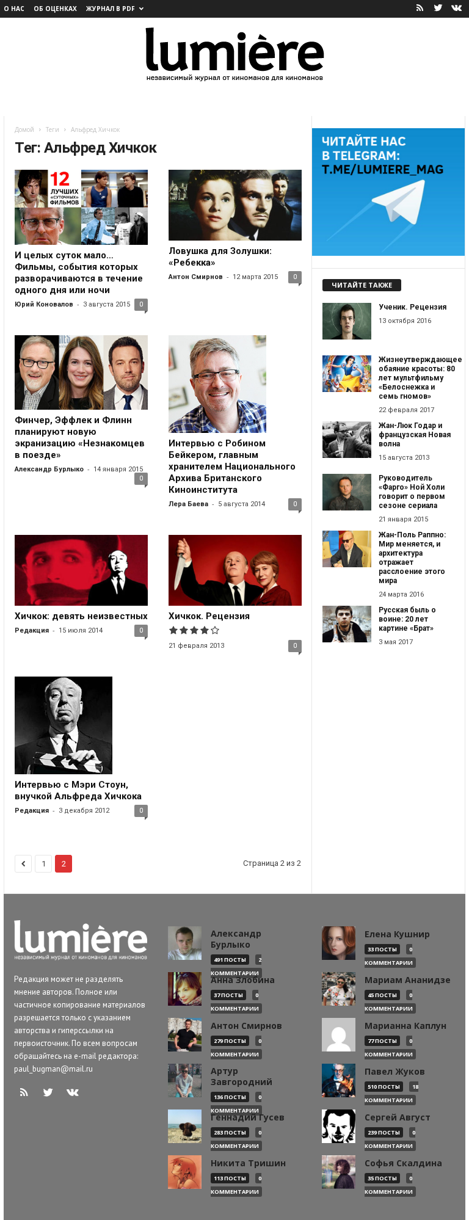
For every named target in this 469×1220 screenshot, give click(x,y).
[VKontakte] (456, 9)
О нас (14, 8)
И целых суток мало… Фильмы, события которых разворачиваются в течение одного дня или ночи (79, 273)
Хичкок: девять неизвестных (81, 616)
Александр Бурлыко (49, 469)
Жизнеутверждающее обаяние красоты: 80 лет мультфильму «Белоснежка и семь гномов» (420, 378)
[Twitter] (438, 9)
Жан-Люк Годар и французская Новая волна (415, 434)
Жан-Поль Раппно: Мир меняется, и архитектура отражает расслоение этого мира (412, 558)
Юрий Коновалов (44, 304)
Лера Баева (188, 504)
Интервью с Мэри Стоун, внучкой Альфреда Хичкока (78, 790)
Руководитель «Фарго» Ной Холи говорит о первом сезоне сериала (412, 492)
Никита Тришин (248, 1163)
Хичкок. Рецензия (209, 616)
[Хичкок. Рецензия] (235, 570)
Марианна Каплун (405, 1025)
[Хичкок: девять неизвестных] (81, 570)
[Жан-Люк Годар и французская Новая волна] (346, 439)
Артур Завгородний (241, 1076)
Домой (24, 129)
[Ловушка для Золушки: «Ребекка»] (235, 205)
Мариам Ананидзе (408, 980)
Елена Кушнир (397, 934)
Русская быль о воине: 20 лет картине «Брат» (407, 619)
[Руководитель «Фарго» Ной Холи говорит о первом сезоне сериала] (346, 492)
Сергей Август (398, 1117)
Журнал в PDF (110, 8)
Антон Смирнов (196, 277)
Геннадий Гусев (248, 1117)
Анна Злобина (243, 980)
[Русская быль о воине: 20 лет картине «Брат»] (346, 624)
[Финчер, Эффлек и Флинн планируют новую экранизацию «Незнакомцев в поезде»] (81, 372)
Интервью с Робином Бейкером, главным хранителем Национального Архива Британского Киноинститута (232, 466)
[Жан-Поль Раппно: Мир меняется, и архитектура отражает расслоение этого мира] (346, 549)
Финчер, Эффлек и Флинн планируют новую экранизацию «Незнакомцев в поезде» (80, 437)
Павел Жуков (395, 1071)
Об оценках (55, 8)
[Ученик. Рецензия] (346, 321)
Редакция (32, 630)
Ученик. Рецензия (412, 307)
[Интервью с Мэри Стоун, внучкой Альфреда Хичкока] (81, 725)
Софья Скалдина (403, 1163)
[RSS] (419, 9)
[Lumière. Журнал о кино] (234, 53)
